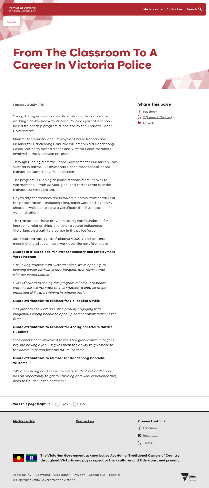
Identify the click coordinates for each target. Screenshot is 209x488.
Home (11, 21)
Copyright (43, 475)
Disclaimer (62, 475)
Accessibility (22, 475)
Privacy (79, 475)
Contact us (85, 421)
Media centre (24, 421)
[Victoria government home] (188, 477)
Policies (114, 475)
